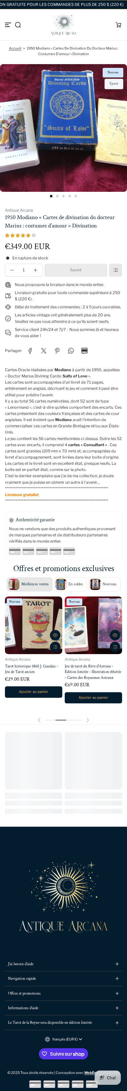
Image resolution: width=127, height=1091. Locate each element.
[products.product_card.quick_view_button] (55, 635)
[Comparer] (115, 270)
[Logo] (63, 25)
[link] (30, 350)
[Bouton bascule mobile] (8, 25)
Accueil (15, 48)
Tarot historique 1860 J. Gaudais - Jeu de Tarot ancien (31, 669)
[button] (18, 24)
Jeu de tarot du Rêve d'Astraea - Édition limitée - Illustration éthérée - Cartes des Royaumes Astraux (93, 671)
